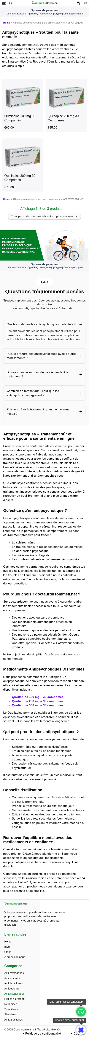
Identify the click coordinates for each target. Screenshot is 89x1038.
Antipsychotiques (14, 993)
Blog (7, 946)
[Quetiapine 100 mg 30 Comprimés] (22, 109)
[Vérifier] (85, 3)
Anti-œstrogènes (14, 973)
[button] (44, 282)
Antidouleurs (11, 988)
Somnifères (11, 1009)
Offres (7, 951)
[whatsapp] (81, 1030)
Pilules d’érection (14, 998)
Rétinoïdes (10, 1004)
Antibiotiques (12, 978)
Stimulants (10, 1014)
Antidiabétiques (13, 983)
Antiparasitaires (13, 1019)
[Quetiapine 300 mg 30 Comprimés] (22, 169)
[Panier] (78, 3)
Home (7, 22)
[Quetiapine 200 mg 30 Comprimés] (66, 109)
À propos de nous (14, 957)
